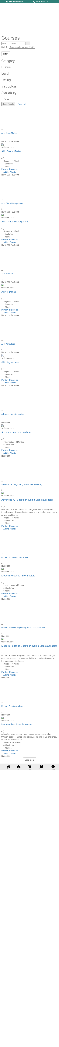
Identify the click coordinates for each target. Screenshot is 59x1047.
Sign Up (15, 1042)
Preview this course (9, 169)
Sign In (22, 1042)
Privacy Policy (6, 1014)
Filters (6, 53)
